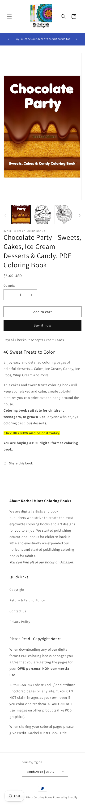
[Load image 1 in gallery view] (21, 214)
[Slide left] (5, 215)
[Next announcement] (76, 39)
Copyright (16, 589)
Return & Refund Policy (27, 600)
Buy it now (42, 325)
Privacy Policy (19, 622)
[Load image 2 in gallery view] (42, 214)
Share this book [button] (21, 463)
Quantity (9, 286)
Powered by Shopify (65, 797)
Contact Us (17, 611)
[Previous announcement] (9, 39)
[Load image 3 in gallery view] (63, 214)
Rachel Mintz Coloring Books (35, 797)
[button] (9, 16)
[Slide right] (80, 215)
